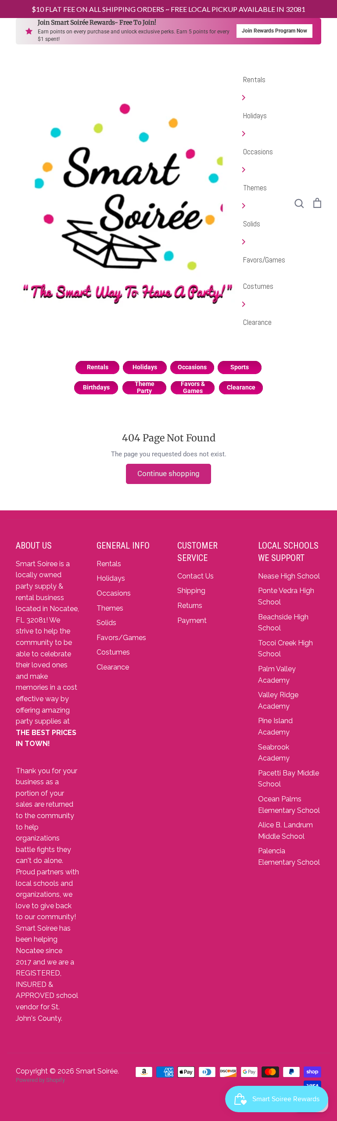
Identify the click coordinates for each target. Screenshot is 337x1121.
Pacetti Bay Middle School (288, 779)
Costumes (258, 286)
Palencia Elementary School (289, 856)
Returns (189, 605)
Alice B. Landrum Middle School (285, 831)
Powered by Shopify (40, 1080)
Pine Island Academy (275, 726)
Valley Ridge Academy (278, 700)
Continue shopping (168, 473)
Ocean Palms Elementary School (289, 805)
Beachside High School (283, 623)
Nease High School (289, 576)
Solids (251, 224)
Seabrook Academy (274, 753)
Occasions (258, 152)
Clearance (257, 322)
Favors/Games (264, 260)
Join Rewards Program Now (274, 31)
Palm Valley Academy (277, 674)
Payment (192, 620)
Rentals (254, 79)
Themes (255, 188)
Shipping (191, 590)
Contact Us (195, 576)
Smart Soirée (97, 1071)
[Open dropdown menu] (264, 97)
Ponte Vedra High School (286, 596)
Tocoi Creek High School (285, 649)
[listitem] (97, 367)
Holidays (255, 115)
